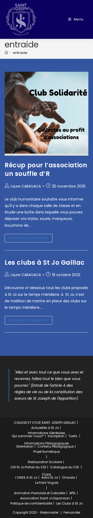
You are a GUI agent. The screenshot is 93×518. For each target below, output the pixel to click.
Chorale (68, 477)
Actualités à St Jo (45, 428)
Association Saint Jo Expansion (45, 498)
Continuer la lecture (30, 237)
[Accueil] (6, 52)
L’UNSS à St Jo (26, 477)
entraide (20, 52)
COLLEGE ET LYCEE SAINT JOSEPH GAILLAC (45, 422)
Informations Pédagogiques (46, 443)
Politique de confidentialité (31, 503)
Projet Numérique (46, 451)
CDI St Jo (17, 467)
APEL (72, 493)
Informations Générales (46, 433)
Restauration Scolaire (45, 462)
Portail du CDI (35, 467)
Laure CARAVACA (26, 186)
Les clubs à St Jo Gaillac (45, 262)
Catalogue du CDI (64, 467)
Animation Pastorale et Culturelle (39, 493)
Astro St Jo (49, 477)
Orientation (24, 446)
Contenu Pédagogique (55, 446)
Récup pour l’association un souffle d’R (46, 169)
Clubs (46, 474)
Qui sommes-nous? (28, 436)
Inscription (56, 436)
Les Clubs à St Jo (69, 503)
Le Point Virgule (46, 482)
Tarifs (72, 436)
